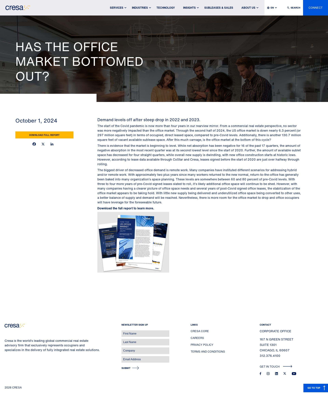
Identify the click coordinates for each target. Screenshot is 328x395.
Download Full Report (44, 135)
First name (7, 331)
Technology (165, 8)
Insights (189, 8)
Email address (8, 357)
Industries (140, 8)
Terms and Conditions (208, 351)
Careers (197, 338)
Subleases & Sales (218, 8)
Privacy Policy (202, 345)
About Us (248, 8)
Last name (7, 340)
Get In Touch (270, 366)
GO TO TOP (314, 388)
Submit (126, 368)
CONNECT (316, 8)
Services (116, 8)
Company (6, 348)
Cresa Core (200, 331)
